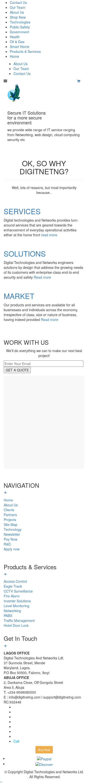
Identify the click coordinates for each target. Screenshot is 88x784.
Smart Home (19, 46)
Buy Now (44, 750)
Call (16, 741)
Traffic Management (19, 620)
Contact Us (18, 2)
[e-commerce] (14, 92)
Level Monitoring (16, 605)
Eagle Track (13, 586)
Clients (9, 509)
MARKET (19, 296)
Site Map (10, 524)
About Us (17, 12)
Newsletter (12, 534)
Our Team (17, 7)
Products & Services (25, 51)
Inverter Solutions (17, 600)
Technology (13, 529)
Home (14, 56)
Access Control (15, 581)
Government (19, 31)
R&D (7, 544)
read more (49, 234)
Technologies (20, 22)
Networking (12, 610)
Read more (42, 277)
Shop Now (18, 17)
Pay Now (10, 539)
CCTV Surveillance (18, 591)
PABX (8, 615)
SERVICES (22, 211)
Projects (10, 519)
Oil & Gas (17, 41)
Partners (10, 514)
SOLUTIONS (25, 253)
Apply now (12, 548)
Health (15, 36)
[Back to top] (1, 781)
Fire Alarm (12, 596)
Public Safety (20, 26)
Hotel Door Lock (16, 625)
